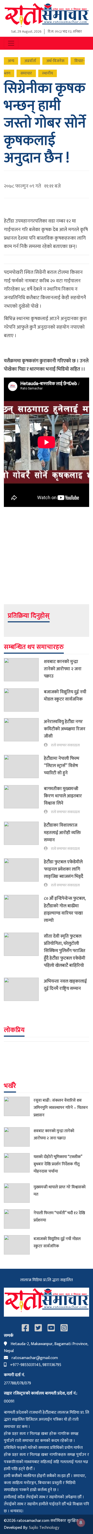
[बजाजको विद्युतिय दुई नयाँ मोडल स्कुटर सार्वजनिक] (24, 700)
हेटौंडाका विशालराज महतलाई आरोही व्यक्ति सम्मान (62, 832)
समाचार (26, 73)
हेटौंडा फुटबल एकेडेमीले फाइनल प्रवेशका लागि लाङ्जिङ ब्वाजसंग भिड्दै (63, 869)
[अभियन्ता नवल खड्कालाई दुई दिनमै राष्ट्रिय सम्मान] (24, 989)
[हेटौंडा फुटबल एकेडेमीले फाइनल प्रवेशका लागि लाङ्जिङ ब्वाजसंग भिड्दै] (24, 873)
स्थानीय (47, 73)
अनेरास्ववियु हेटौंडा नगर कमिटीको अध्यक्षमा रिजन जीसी (64, 729)
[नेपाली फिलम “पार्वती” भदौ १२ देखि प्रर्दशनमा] (19, 1219)
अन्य (11, 60)
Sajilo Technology (44, 1527)
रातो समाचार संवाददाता (65, 745)
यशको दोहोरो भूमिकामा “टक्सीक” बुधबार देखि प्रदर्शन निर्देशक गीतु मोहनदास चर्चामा (58, 1164)
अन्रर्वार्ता (30, 60)
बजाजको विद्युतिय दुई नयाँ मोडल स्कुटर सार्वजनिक (65, 695)
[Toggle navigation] (11, 43)
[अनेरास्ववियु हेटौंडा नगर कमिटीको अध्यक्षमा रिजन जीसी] (24, 733)
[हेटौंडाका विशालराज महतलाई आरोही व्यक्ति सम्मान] (24, 837)
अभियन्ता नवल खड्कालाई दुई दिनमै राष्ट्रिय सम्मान (65, 984)
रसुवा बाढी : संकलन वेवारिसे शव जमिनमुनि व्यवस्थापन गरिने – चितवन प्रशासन (61, 1107)
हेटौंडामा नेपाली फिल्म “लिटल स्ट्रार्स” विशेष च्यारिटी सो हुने (61, 766)
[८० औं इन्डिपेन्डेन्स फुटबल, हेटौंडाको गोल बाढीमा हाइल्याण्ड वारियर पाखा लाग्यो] (24, 910)
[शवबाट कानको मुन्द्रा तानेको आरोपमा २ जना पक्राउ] (24, 670)
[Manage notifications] (81, 1522)
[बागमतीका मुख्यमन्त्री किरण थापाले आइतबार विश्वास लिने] (24, 800)
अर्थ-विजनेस (55, 60)
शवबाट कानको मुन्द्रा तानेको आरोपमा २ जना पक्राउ (62, 669)
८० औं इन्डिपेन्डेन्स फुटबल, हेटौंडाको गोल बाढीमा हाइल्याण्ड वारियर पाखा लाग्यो (65, 909)
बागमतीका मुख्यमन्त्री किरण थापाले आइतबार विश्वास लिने (63, 796)
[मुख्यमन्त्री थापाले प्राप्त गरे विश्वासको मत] (19, 1193)
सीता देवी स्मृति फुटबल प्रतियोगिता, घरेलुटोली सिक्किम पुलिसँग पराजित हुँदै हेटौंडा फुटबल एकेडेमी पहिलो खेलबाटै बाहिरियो (64, 950)
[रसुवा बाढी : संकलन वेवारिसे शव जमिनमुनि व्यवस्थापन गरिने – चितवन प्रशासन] (19, 1108)
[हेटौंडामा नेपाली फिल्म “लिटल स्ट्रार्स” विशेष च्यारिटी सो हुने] (24, 767)
